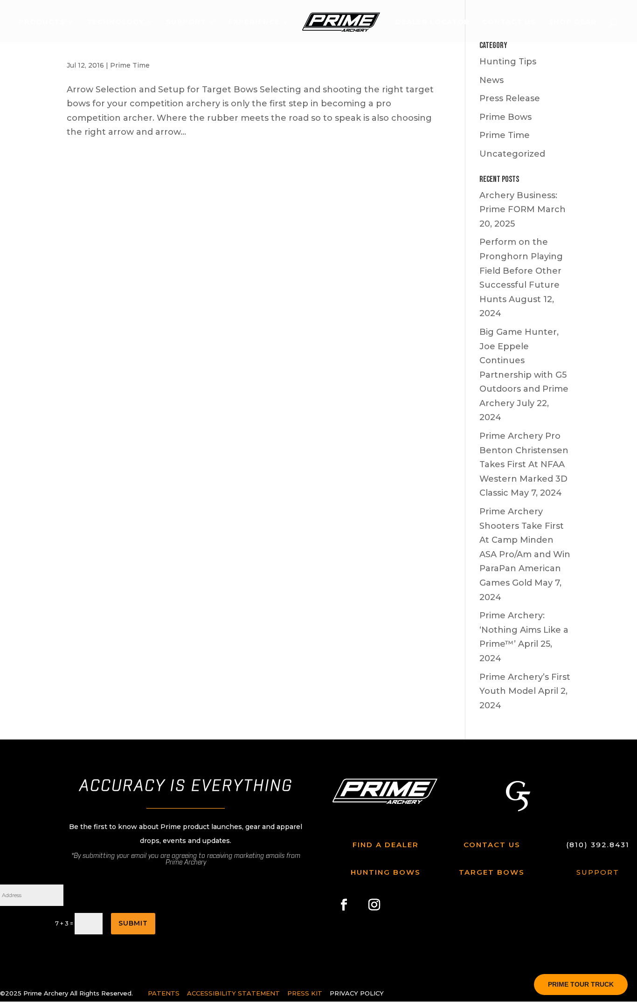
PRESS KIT (304, 993)
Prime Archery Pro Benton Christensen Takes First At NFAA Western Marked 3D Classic (523, 464)
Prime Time (130, 65)
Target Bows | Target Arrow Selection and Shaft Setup (182, 47)
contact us (492, 844)
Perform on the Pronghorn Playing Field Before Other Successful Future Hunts (521, 270)
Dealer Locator (432, 22)
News (491, 80)
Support (186, 22)
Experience (254, 22)
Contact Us (509, 22)
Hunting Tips (507, 61)
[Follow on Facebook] (344, 904)
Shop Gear (572, 22)
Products (42, 22)
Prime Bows (505, 117)
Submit (133, 923)
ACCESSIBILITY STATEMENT (234, 993)
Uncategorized (512, 154)
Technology (115, 22)
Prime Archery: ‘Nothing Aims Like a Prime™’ (523, 629)
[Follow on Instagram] (374, 904)
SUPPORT (597, 872)
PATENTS (164, 993)
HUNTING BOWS (386, 872)
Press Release (509, 98)
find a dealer (386, 844)
